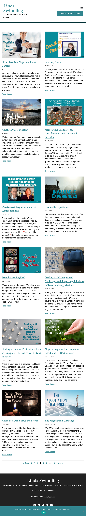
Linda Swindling (13, 8)
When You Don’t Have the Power (20, 420)
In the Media (21, 486)
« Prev (26, 463)
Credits (42, 491)
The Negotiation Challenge (59, 420)
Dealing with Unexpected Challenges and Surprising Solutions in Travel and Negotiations (64, 281)
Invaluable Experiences (57, 207)
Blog (34, 491)
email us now (50, 496)
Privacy (51, 491)
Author (58, 486)
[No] (83, 511)
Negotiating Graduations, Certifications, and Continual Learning (61, 133)
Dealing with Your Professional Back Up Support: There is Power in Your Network (21, 352)
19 (54, 463)
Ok (44, 513)
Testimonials (46, 486)
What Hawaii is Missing (15, 129)
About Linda (8, 486)
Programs (33, 486)
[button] (56, 7)
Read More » (7, 94)
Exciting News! (53, 62)
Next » (60, 463)
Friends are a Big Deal (13, 277)
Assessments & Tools (73, 486)
